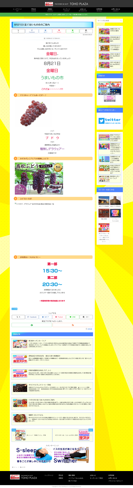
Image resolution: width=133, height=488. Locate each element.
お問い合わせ (112, 478)
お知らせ (93, 475)
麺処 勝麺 (71, 475)
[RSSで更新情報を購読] (73, 325)
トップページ (49, 475)
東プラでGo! (72, 481)
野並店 (61, 475)
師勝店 (61, 478)
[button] (86, 31)
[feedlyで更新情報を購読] (32, 325)
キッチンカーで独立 (96, 478)
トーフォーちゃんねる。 (76, 478)
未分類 (15, 308)
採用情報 (111, 475)
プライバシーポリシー (115, 481)
